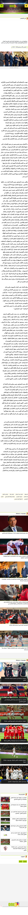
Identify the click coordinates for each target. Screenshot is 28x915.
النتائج (20, 861)
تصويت (24, 861)
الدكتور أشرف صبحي (18, 499)
